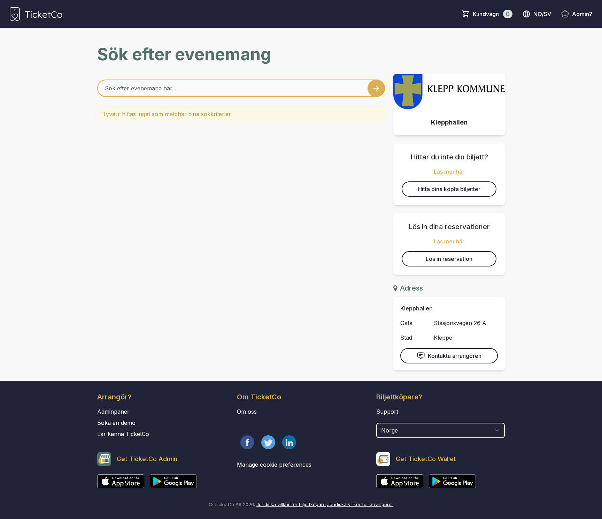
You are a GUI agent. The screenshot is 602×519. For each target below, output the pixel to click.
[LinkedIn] (289, 442)
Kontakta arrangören (454, 355)
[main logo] (36, 14)
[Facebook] (247, 442)
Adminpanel (113, 411)
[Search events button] (376, 88)
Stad (406, 337)
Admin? (582, 13)
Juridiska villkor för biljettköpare (291, 504)
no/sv (542, 13)
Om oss (247, 411)
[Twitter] (268, 442)
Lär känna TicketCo (123, 433)
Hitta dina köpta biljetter (449, 189)
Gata (406, 322)
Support (387, 411)
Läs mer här (449, 171)
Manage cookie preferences (274, 464)
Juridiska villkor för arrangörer (360, 504)
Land (383, 419)
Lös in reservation (449, 258)
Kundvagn (491, 13)
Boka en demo (116, 422)
